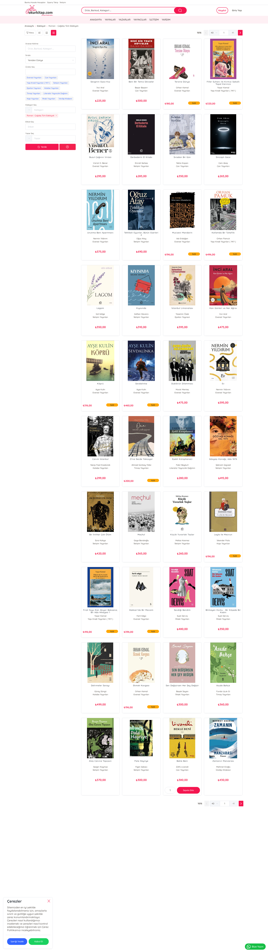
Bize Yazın (257, 946)
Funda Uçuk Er (223, 691)
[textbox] (50, 72)
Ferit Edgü (141, 616)
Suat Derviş (182, 616)
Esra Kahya (100, 540)
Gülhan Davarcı (141, 314)
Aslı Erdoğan (182, 238)
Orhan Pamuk (223, 238)
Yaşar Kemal (223, 87)
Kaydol (222, 10)
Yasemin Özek (182, 314)
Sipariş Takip (52, 2)
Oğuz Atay (141, 238)
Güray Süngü (100, 691)
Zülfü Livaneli (182, 767)
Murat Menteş (182, 389)
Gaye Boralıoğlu (141, 540)
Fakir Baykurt (182, 465)
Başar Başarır (141, 87)
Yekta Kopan (182, 163)
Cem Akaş (223, 163)
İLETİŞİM (154, 19)
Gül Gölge (100, 314)
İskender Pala (223, 540)
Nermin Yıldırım (100, 238)
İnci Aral (100, 87)
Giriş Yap (237, 10)
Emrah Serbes (141, 163)
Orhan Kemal (182, 87)
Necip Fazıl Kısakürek (100, 465)
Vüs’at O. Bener (100, 163)
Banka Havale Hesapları (35, 2)
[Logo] (39, 10)
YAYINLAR (110, 19)
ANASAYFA (96, 19)
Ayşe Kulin (100, 389)
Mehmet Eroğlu (223, 767)
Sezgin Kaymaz (100, 767)
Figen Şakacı (141, 767)
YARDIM (166, 19)
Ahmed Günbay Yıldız (141, 465)
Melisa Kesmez (182, 540)
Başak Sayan (182, 691)
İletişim (63, 2)
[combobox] (50, 72)
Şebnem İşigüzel (223, 465)
